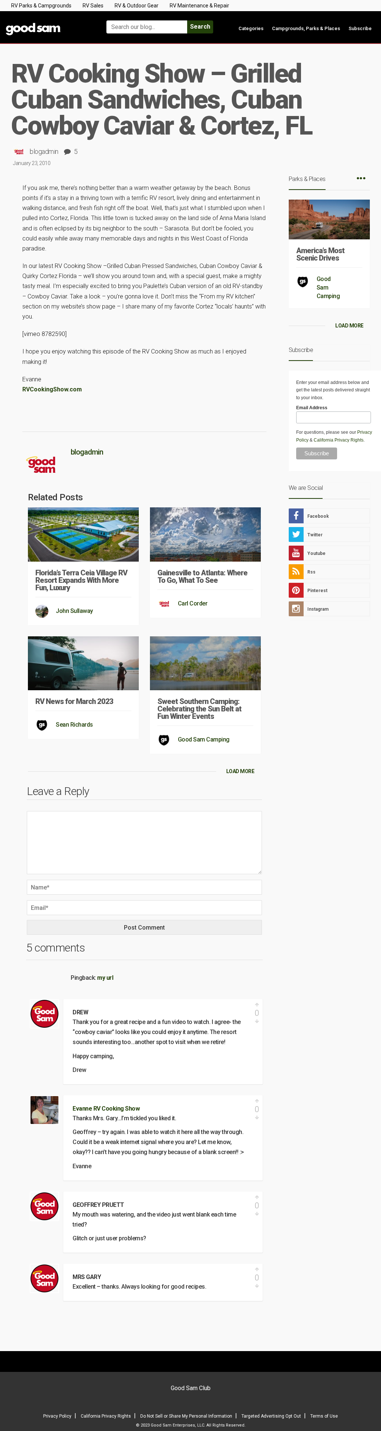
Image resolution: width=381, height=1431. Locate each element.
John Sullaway (74, 610)
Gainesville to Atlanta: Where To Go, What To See (202, 576)
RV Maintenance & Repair (199, 6)
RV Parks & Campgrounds (41, 6)
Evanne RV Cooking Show (106, 1108)
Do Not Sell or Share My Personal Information (186, 1416)
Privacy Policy (57, 1416)
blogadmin (44, 151)
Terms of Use (324, 1416)
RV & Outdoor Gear (137, 6)
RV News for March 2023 (74, 701)
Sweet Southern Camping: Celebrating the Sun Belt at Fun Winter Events (199, 709)
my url (105, 977)
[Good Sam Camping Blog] (48, 23)
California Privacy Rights (339, 440)
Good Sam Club (191, 1388)
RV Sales (93, 6)
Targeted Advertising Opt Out (271, 1416)
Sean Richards (74, 724)
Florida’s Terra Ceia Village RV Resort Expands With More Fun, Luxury (81, 580)
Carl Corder (193, 603)
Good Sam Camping (204, 739)
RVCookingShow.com (52, 389)
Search (200, 26)
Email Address (311, 407)
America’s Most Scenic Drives (320, 254)
